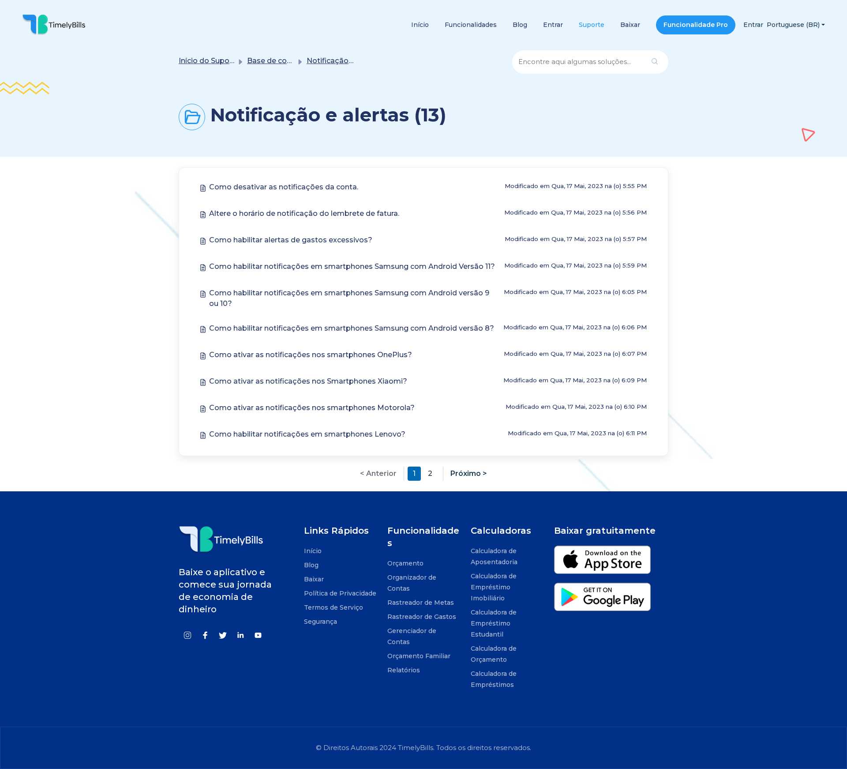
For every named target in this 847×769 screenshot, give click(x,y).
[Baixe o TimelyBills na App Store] (602, 563)
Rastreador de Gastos (421, 617)
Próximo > (468, 473)
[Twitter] (223, 635)
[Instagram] (187, 635)
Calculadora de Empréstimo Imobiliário (494, 587)
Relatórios (403, 670)
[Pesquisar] (654, 62)
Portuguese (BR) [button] (793, 25)
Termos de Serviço (333, 607)
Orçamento (405, 563)
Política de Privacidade (340, 593)
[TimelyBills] (54, 24)
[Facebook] (205, 635)
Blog (520, 25)
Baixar (630, 25)
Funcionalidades (471, 25)
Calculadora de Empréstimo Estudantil (494, 623)
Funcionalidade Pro (695, 25)
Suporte (591, 25)
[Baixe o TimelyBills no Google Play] (602, 600)
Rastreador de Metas (420, 603)
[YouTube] (258, 635)
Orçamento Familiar (418, 656)
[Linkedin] (240, 635)
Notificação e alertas (344, 61)
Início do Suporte (209, 61)
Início (420, 25)
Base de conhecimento (288, 61)
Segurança (320, 622)
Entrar (553, 25)
